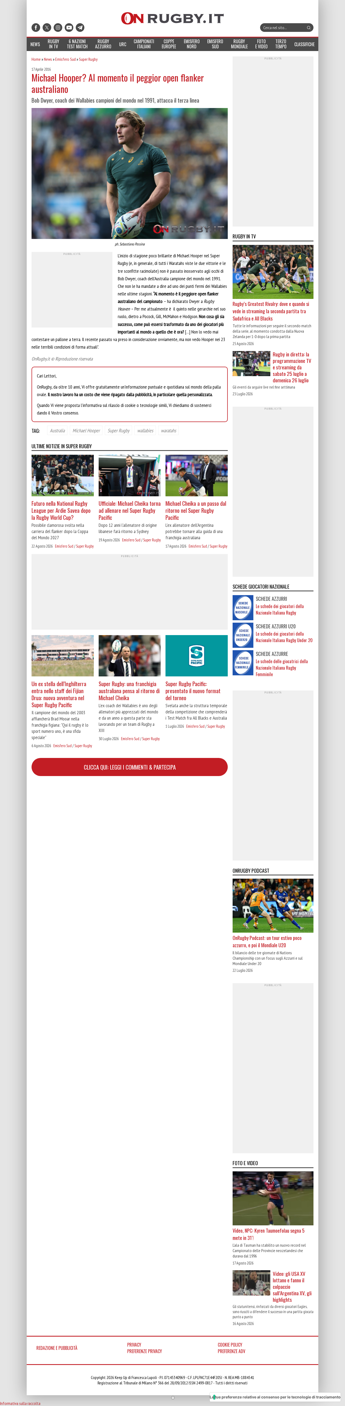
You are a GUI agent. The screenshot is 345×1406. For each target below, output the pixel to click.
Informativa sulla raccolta (20, 1403)
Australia (57, 430)
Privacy (134, 1344)
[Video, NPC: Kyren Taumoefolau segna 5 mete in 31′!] (273, 1199)
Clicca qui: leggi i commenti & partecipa (130, 767)
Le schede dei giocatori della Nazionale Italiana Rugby (280, 609)
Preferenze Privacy (144, 1351)
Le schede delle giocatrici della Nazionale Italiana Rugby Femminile (282, 667)
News (48, 59)
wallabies (145, 430)
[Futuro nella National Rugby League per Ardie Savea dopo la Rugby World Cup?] (63, 476)
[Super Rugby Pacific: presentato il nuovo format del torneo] (196, 656)
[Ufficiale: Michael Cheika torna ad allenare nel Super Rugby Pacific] (130, 476)
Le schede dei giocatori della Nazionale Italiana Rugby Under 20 (284, 636)
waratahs (168, 430)
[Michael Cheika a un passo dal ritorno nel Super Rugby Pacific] (196, 476)
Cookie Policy (230, 1344)
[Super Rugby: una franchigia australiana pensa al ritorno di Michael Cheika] (130, 656)
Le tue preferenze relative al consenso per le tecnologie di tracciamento (275, 1397)
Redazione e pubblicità (56, 1348)
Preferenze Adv (231, 1351)
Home (36, 59)
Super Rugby (88, 59)
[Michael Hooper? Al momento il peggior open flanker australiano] (130, 174)
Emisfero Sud (65, 59)
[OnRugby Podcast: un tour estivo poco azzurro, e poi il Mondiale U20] (273, 906)
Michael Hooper (86, 430)
